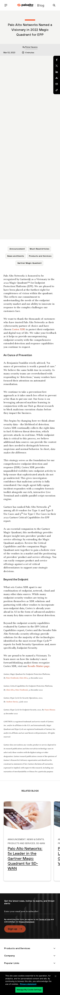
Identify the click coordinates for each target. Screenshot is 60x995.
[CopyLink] (57, 90)
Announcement (17, 249)
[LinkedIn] (57, 72)
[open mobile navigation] (7, 5)
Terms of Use (44, 919)
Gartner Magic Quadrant (29, 263)
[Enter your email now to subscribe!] (30, 913)
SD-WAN (40, 843)
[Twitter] (57, 66)
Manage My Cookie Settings (29, 990)
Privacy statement (28, 984)
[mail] (57, 84)
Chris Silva (23, 678)
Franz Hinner (49, 710)
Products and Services (40, 256)
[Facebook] (57, 60)
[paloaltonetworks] (25, 5)
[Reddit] (57, 78)
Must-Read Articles (39, 249)
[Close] (55, 976)
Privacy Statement (26, 922)
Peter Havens (31, 47)
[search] (53, 5)
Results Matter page (39, 666)
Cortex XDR (18, 329)
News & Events (35, 839)
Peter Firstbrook (12, 678)
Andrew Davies (12, 702)
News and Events (15, 256)
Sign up (12, 928)
